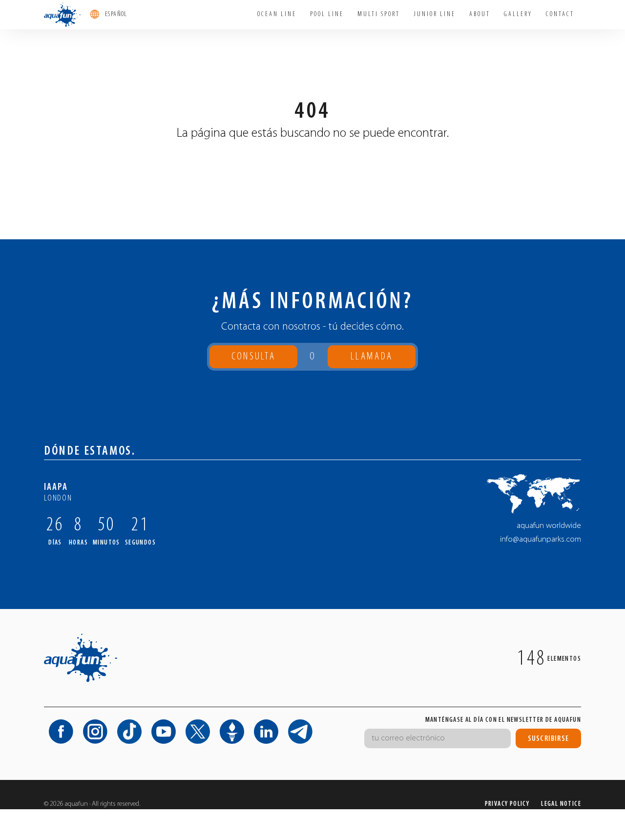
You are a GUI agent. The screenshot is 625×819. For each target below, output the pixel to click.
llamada (371, 359)
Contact (560, 14)
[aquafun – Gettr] (232, 731)
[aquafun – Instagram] (95, 731)
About (479, 14)
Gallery (518, 14)
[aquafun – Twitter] (198, 731)
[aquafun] (62, 14)
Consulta (253, 356)
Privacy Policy (507, 804)
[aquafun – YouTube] (163, 731)
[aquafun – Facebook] (61, 731)
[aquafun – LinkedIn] (266, 731)
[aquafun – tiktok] (129, 731)
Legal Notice (561, 804)
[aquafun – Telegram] (300, 731)
